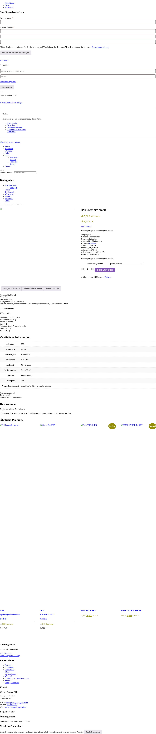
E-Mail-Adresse (7, 27)
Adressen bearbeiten (15, 127)
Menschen (9, 149)
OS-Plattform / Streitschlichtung (17, 678)
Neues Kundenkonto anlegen (11, 103)
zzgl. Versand (86, 226)
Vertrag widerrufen (12, 683)
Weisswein (14, 157)
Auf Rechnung (5, 653)
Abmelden (11, 132)
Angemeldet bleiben (8, 95)
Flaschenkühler (11, 185)
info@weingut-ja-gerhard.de (17, 703)
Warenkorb (9, 7)
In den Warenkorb (105, 270)
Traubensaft (9, 192)
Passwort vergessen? (8, 82)
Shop (7, 155)
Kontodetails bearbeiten (16, 130)
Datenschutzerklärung (100, 47)
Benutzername (6, 18)
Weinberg (8, 151)
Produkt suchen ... (7, 173)
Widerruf (8, 676)
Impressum (9, 667)
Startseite (8, 665)
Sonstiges (13, 188)
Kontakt (8, 166)
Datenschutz (9, 670)
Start (1, 205)
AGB (7, 672)
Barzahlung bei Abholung (10, 656)
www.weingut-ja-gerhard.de (15, 707)
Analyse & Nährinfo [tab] (11, 288)
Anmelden (4, 60)
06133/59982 (12, 705)
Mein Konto (9, 3)
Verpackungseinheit (95, 264)
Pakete (7, 190)
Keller (7, 153)
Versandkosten (10, 674)
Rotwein (13, 160)
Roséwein (13, 162)
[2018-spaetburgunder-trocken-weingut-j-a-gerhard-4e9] (37, 245)
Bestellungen (12, 125)
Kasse (7, 5)
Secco (12, 164)
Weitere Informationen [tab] (33, 288)
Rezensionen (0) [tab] (52, 288)
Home (7, 146)
